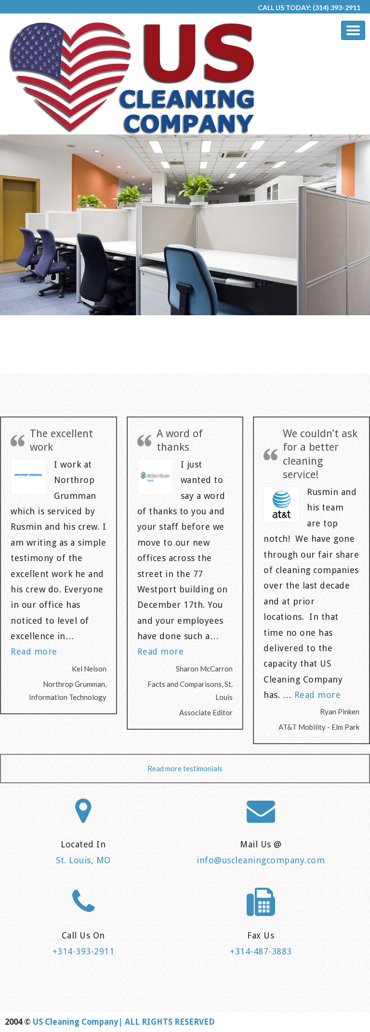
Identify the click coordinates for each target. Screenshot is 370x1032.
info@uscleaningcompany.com (261, 860)
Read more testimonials (185, 768)
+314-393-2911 (84, 951)
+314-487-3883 (261, 951)
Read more (34, 651)
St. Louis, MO (83, 860)
